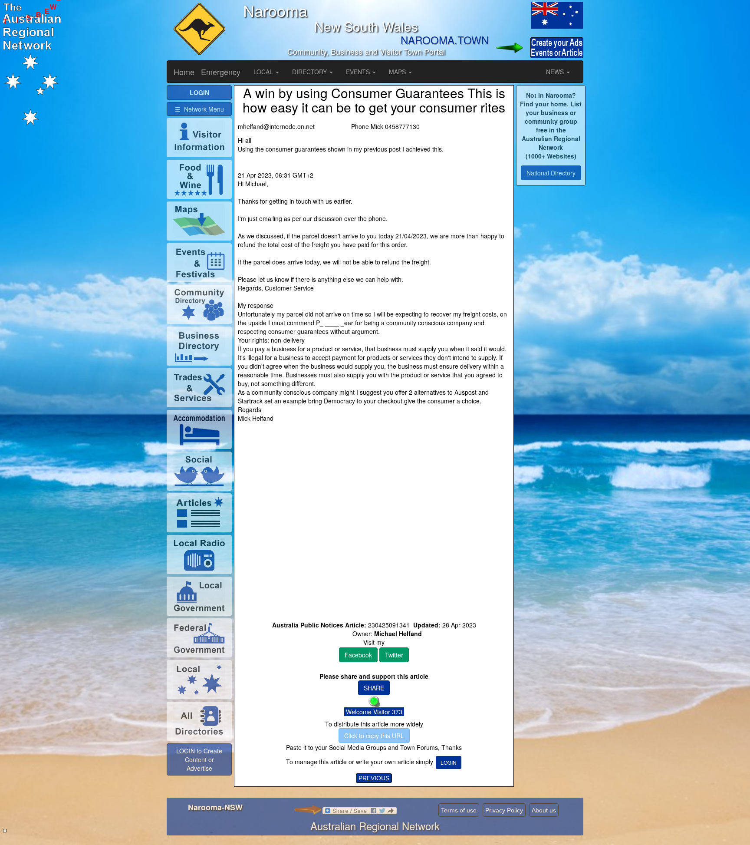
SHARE (374, 687)
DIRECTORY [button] (310, 71)
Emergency (220, 71)
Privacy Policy (504, 810)
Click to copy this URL (374, 735)
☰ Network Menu (199, 109)
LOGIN (449, 762)
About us (544, 810)
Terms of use (459, 810)
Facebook (358, 654)
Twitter (394, 654)
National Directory (551, 172)
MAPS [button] (398, 71)
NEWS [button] (556, 71)
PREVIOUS (374, 778)
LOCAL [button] (264, 71)
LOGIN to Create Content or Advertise (199, 759)
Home (184, 71)
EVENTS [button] (359, 71)
